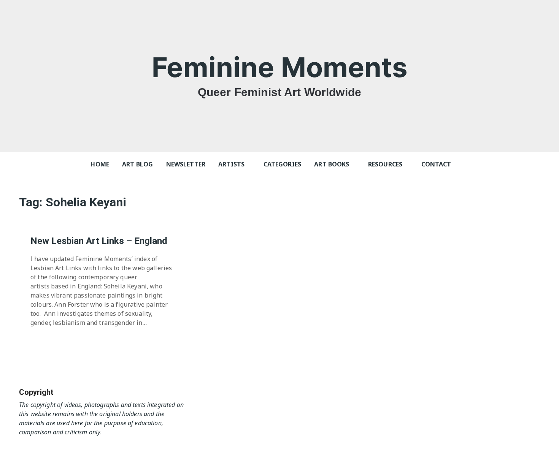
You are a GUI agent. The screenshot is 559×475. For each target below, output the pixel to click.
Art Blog (137, 164)
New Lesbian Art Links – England (98, 241)
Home (100, 164)
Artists (231, 164)
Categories (283, 164)
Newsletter (186, 164)
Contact (436, 164)
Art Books (331, 164)
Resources (385, 164)
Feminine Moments (279, 67)
